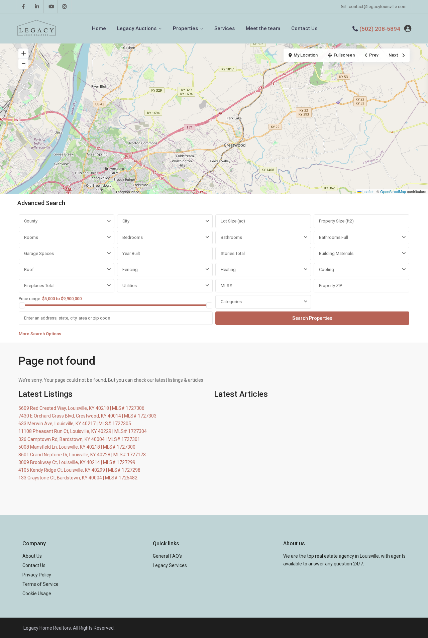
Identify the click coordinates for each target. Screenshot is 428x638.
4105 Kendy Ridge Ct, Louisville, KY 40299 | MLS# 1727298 (79, 470)
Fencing (130, 269)
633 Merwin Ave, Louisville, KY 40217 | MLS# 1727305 (74, 423)
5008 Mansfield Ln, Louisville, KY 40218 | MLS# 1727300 (76, 447)
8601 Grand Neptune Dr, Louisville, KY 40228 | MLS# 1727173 (82, 454)
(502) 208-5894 (379, 28)
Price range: (30, 298)
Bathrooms (231, 237)
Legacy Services (170, 565)
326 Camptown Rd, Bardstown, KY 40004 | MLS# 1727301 (79, 439)
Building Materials (336, 253)
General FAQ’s (167, 556)
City (125, 220)
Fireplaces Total (39, 285)
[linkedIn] (37, 6)
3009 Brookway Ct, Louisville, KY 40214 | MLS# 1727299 (76, 462)
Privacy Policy (36, 574)
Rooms (31, 237)
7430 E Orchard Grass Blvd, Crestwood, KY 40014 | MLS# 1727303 (87, 416)
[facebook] (23, 6)
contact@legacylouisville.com (378, 6)
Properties (185, 28)
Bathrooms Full (333, 237)
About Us (32, 556)
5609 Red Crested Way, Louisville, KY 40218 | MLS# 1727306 (81, 408)
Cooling (326, 269)
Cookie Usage (36, 593)
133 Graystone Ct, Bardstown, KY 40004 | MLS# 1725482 (77, 477)
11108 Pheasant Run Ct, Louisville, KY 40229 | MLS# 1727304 (82, 431)
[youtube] (51, 6)
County (30, 220)
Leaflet (367, 191)
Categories (231, 301)
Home (99, 28)
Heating (228, 269)
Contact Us (304, 28)
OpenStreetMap (393, 191)
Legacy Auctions (136, 28)
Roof (29, 269)
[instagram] (64, 6)
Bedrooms (132, 237)
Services (224, 28)
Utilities (129, 285)
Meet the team (263, 28)
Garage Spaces (39, 253)
